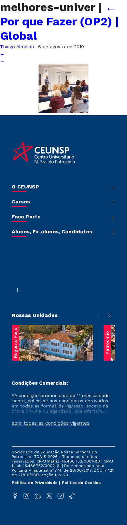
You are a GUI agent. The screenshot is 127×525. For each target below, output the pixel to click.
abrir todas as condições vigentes (51, 423)
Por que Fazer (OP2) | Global (59, 21)
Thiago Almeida (17, 46)
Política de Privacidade (35, 482)
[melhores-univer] (63, 111)
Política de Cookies (81, 482)
